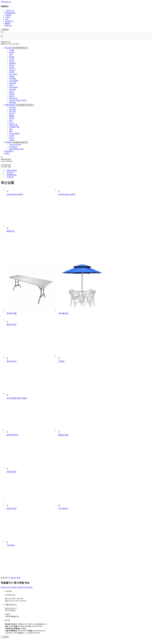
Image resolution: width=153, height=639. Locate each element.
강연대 (11, 59)
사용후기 (8, 15)
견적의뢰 (9, 177)
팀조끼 (11, 138)
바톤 (10, 120)
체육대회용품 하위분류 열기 (24, 105)
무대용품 (8, 142)
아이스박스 (13, 74)
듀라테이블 (12, 313)
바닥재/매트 (13, 87)
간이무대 (11, 545)
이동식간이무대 (15, 145)
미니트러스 (13, 147)
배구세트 (12, 109)
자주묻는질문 (11, 175)
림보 (10, 131)
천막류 (11, 50)
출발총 (11, 116)
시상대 (11, 140)
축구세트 (12, 111)
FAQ (6, 19)
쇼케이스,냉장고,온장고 (18, 100)
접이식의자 (12, 361)
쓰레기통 (12, 83)
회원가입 (8, 25)
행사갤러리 (9, 151)
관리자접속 (28, 587)
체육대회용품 (10, 105)
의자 (10, 54)
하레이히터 (12, 472)
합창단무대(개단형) (16, 149)
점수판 (11, 114)
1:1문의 (7, 17)
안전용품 (12, 78)
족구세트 (12, 107)
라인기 (11, 122)
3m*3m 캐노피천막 (66, 194)
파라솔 (11, 57)
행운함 (11, 94)
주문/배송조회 (10, 13)
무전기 (11, 65)
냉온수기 (12, 70)
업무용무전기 (13, 435)
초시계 (11, 118)
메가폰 (11, 135)
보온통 (11, 72)
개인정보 (13, 587)
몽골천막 (11, 231)
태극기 (11, 92)
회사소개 (6, 587)
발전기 (11, 85)
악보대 (11, 76)
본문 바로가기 (6, 2)
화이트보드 (13, 98)
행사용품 (8, 48)
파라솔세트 (63, 313)
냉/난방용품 (13, 81)
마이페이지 (9, 21)
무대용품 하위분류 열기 (20, 142)
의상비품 (12, 89)
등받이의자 (11, 324)
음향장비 (12, 63)
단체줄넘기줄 (14, 127)
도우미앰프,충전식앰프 (17, 398)
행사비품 (12, 102)
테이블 (11, 52)
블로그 (7, 153)
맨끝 (18, 578)
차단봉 (11, 68)
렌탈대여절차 (11, 170)
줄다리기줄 (13, 125)
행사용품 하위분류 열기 (20, 48)
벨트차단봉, (63, 435)
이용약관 (20, 587)
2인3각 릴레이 (14, 133)
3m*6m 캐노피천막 (15, 194)
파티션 (11, 96)
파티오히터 (12, 508)
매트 (10, 129)
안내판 (11, 61)
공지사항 (9, 172)
